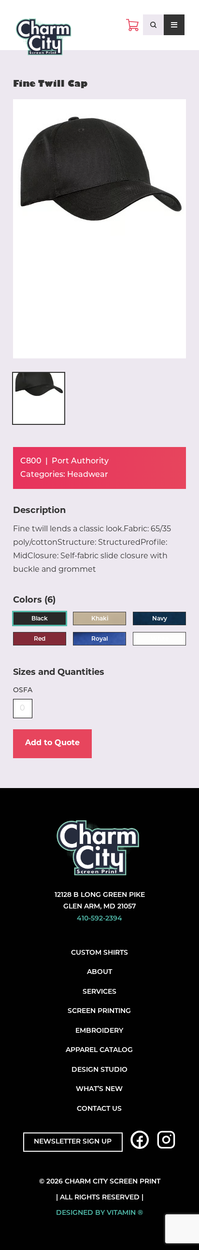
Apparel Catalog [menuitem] (99, 1050)
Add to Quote (52, 743)
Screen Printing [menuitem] (99, 1011)
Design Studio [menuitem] (99, 1070)
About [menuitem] (99, 972)
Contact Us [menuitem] (99, 1109)
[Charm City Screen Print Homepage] (43, 39)
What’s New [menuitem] (99, 1089)
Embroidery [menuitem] (99, 1031)
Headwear (87, 475)
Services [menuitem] (99, 992)
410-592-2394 (99, 918)
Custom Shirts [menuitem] (99, 953)
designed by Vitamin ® (99, 1213)
